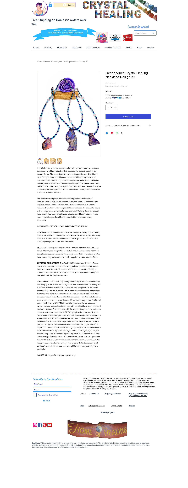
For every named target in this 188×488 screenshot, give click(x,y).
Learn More (125, 98)
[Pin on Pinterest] (112, 133)
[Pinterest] (45, 425)
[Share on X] (121, 133)
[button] (50, 4)
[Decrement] (107, 107)
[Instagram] (35, 425)
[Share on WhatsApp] (116, 133)
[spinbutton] (111, 107)
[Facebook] (40, 425)
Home (39, 62)
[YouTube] (49, 425)
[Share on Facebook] (107, 133)
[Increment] (115, 107)
